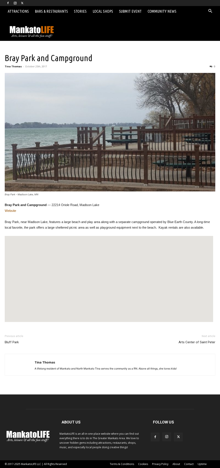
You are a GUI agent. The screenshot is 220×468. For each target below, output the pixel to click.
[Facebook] (8, 3)
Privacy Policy (160, 464)
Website (10, 210)
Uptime (202, 464)
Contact (189, 464)
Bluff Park (12, 342)
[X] (22, 3)
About (176, 464)
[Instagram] (15, 3)
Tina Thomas (13, 66)
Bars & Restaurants (51, 11)
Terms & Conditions (122, 464)
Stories (80, 11)
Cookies (143, 464)
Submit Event (130, 11)
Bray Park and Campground (48, 58)
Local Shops (103, 11)
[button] (210, 11)
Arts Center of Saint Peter (197, 342)
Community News (162, 11)
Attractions (18, 11)
